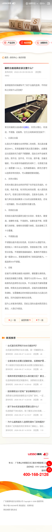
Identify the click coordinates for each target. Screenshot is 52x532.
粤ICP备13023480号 (10, 505)
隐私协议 (13, 509)
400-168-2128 (36, 474)
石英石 (26, 127)
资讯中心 (13, 57)
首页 (6, 57)
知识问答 (22, 57)
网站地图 (6, 509)
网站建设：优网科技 (26, 505)
